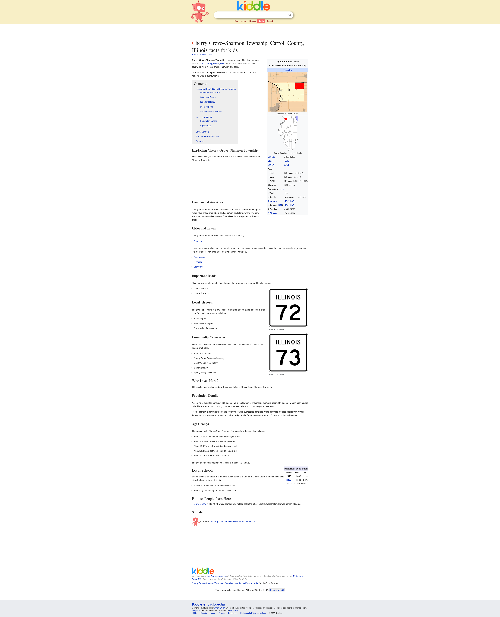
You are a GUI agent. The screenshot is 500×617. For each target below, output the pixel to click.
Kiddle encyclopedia (216, 576)
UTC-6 (286, 201)
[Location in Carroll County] (287, 91)
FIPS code (272, 213)
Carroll (286, 164)
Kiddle (194, 613)
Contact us (232, 613)
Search (290, 15)
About (213, 613)
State (270, 160)
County (271, 164)
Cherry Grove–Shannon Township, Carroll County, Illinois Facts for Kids (225, 583)
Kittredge (198, 261)
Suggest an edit (276, 589)
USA (222, 63)
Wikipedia (196, 610)
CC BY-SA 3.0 (219, 607)
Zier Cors (198, 266)
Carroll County (205, 63)
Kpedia (261, 21)
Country (271, 156)
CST (292, 201)
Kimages (252, 21)
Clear (284, 15)
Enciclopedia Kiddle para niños (253, 613)
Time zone (272, 201)
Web (236, 21)
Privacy (222, 613)
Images (243, 21)
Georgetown (199, 257)
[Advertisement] (250, 31)
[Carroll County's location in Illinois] (288, 133)
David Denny (200, 503)
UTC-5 (286, 205)
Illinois (286, 160)
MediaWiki (233, 610)
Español (270, 21)
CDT (292, 205)
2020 (281, 189)
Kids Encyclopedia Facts (202, 54)
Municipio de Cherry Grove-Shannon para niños (233, 521)
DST (280, 205)
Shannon (198, 241)
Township (287, 70)
